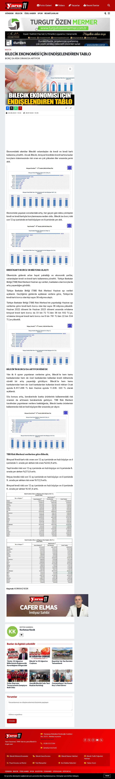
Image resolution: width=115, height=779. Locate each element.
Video (62, 5)
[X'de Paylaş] (11, 108)
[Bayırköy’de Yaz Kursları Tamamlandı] (62, 653)
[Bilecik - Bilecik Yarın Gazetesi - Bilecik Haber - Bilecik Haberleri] (17, 5)
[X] (89, 740)
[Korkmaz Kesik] (12, 631)
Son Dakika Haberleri (68, 763)
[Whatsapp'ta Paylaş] (16, 108)
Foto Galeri (46, 5)
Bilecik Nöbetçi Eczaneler (19, 756)
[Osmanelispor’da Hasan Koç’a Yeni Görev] (62, 676)
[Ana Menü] (108, 13)
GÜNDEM (9, 13)
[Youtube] (97, 740)
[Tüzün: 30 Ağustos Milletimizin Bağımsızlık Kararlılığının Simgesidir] (17, 653)
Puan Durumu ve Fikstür (18, 763)
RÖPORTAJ (67, 771)
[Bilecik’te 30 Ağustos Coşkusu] (39, 653)
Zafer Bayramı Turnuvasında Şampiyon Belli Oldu (17, 685)
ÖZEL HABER (30, 13)
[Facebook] (85, 740)
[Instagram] (93, 740)
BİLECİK (18, 13)
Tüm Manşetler (40, 763)
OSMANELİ (48, 771)
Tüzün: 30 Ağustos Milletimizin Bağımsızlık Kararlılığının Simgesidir (17, 663)
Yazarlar (75, 5)
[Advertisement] (47, 132)
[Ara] (109, 6)
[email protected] (47, 739)
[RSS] (101, 740)
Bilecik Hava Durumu (43, 756)
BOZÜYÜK (39, 771)
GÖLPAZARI (57, 771)
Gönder (12, 721)
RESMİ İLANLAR (51, 13)
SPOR (40, 13)
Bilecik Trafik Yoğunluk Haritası (93, 757)
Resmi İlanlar (92, 5)
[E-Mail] (21, 635)
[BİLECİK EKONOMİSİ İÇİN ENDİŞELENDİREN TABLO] (39, 85)
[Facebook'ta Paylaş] (7, 108)
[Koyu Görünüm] (106, 13)
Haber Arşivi (91, 763)
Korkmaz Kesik (27, 630)
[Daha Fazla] (20, 108)
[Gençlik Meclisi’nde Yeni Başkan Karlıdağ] (39, 676)
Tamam (107, 775)
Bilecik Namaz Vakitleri (70, 756)
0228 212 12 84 (49, 743)
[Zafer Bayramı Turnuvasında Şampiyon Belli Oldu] (17, 676)
